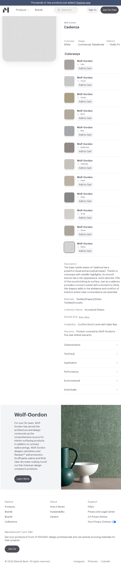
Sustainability (57, 512)
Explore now (83, 3)
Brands (39, 10)
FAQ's (91, 507)
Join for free (109, 10)
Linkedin (105, 561)
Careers (54, 517)
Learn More (23, 479)
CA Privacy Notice (97, 517)
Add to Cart (85, 168)
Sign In (92, 10)
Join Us (12, 549)
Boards (8, 517)
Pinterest (93, 561)
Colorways (72, 54)
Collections (11, 522)
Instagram (79, 561)
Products (21, 10)
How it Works (57, 507)
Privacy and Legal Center (101, 512)
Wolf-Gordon (70, 23)
